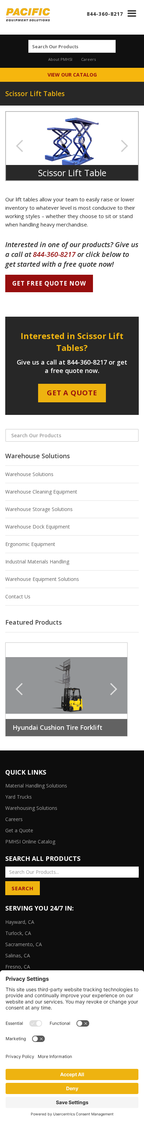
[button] (132, 13)
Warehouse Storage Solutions (39, 509)
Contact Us (17, 596)
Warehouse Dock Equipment (37, 526)
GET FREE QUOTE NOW (49, 283)
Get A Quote (72, 392)
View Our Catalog (72, 74)
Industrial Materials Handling (37, 561)
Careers (88, 59)
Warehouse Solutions (29, 474)
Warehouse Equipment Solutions (42, 579)
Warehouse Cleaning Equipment (41, 491)
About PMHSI (60, 59)
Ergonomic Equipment (30, 544)
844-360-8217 (105, 13)
